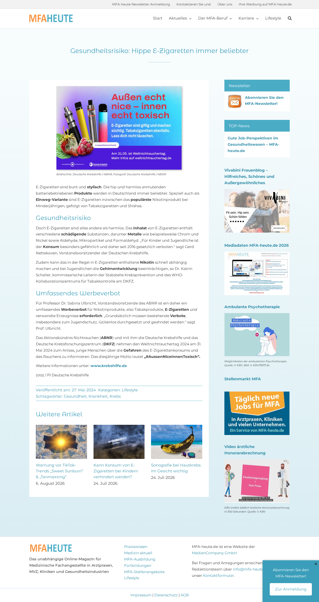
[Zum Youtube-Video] (256, 462)
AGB (185, 595)
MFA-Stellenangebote (144, 572)
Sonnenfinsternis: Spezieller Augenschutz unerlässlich (174, 471)
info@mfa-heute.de (251, 569)
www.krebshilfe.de (108, 366)
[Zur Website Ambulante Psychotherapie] (256, 316)
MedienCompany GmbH (214, 553)
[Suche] (289, 18)
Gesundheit (75, 396)
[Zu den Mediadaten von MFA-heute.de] (256, 255)
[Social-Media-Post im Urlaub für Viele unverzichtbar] (119, 427)
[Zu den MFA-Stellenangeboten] (256, 394)
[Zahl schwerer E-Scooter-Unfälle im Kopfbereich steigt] (61, 427)
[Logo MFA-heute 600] (51, 16)
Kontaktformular (218, 575)
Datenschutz (166, 595)
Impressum (141, 595)
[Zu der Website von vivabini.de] (256, 192)
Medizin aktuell (138, 553)
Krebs (115, 396)
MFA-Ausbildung (139, 559)
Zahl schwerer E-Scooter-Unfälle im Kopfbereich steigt (60, 471)
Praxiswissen (135, 546)
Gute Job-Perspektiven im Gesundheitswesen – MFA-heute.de (253, 144)
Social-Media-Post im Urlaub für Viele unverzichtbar (114, 471)
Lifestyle (130, 390)
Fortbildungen (137, 565)
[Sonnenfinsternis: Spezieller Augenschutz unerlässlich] (176, 427)
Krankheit (98, 396)
